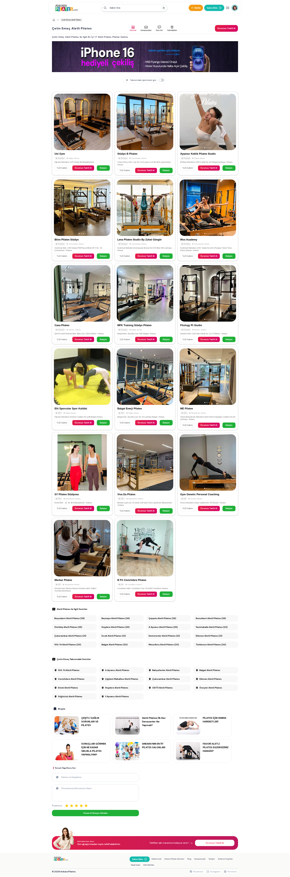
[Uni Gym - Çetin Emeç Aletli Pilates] (82, 133)
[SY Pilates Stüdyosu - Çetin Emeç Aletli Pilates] (82, 473)
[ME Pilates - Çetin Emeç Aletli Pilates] (208, 388)
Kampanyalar (200, 859)
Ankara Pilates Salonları (174, 859)
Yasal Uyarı (135, 865)
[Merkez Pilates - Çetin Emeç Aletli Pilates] (82, 559)
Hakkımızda (156, 859)
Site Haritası (148, 865)
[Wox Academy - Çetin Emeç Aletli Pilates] (208, 219)
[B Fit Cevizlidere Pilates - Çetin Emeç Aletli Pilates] (145, 559)
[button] (134, 7)
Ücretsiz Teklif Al (83, 168)
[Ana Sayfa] (66, 7)
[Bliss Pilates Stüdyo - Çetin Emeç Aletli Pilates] (82, 219)
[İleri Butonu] (57, 121)
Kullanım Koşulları (225, 859)
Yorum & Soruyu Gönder (95, 813)
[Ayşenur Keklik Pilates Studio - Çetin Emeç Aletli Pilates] (208, 133)
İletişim (103, 168)
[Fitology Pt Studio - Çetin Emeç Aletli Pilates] (208, 303)
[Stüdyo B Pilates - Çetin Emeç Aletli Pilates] (145, 133)
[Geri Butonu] (106, 121)
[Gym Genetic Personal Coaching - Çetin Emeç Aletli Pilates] (208, 473)
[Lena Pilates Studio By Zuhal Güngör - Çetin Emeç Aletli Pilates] (145, 219)
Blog (189, 859)
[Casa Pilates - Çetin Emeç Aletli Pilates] (82, 303)
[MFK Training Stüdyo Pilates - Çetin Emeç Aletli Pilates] (145, 303)
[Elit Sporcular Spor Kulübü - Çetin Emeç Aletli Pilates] (82, 388)
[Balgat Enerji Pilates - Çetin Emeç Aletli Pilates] (145, 388)
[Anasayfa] (54, 20)
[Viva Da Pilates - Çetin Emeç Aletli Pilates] (145, 473)
